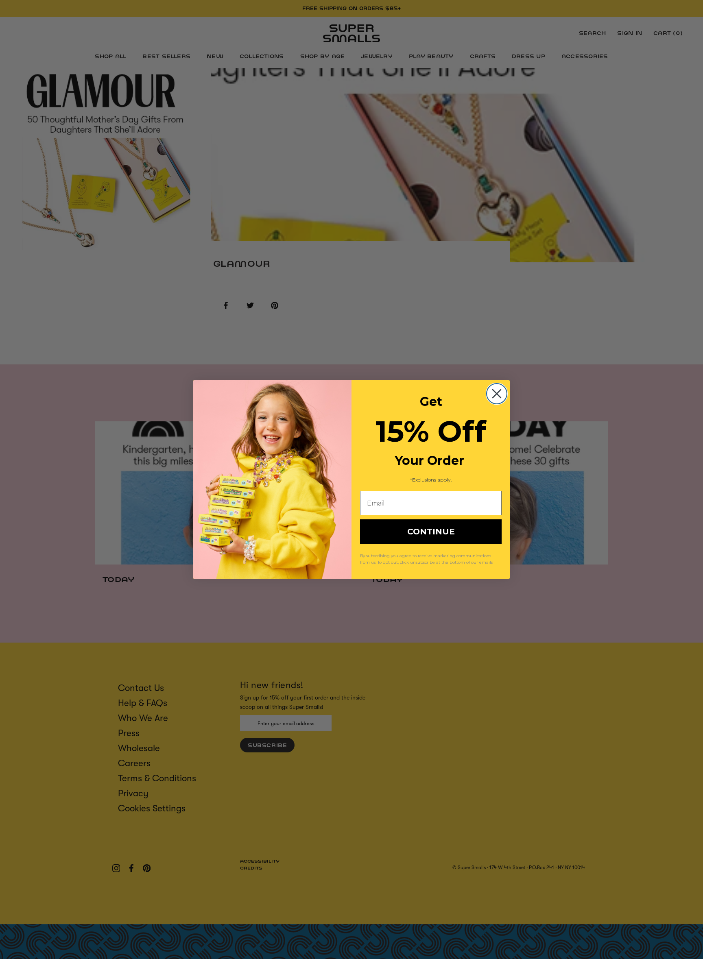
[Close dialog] (497, 394)
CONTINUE (431, 531)
